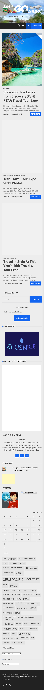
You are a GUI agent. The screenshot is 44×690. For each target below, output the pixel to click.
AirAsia (12, 558)
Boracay (31, 568)
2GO (4, 558)
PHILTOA (18, 623)
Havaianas (16, 595)
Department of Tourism (16, 590)
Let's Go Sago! (31, 604)
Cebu (19, 573)
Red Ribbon (32, 628)
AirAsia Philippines (27, 558)
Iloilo (38, 595)
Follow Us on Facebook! (14, 361)
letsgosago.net (8, 608)
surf (32, 638)
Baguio (5, 563)
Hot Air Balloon (28, 595)
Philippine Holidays (11, 613)
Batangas (13, 563)
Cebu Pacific (13, 580)
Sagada (6, 633)
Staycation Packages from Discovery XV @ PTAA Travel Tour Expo (20, 96)
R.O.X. (22, 628)
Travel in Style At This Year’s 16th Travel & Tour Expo (19, 266)
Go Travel (6, 595)
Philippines (8, 624)
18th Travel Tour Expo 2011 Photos (19, 181)
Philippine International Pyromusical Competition (19, 618)
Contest (32, 579)
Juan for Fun (8, 599)
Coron (5, 585)
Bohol (22, 563)
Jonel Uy (6, 114)
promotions (35, 623)
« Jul (3, 548)
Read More (35, 114)
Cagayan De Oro (8, 572)
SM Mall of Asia (10, 638)
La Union (19, 603)
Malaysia (22, 608)
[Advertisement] (8, 479)
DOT (34, 591)
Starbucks (24, 638)
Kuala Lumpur (8, 603)
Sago (14, 633)
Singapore (24, 634)
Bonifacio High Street (13, 567)
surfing (6, 643)
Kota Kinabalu (22, 599)
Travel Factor (18, 643)
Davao (13, 585)
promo (26, 623)
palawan (33, 608)
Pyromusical (10, 628)
